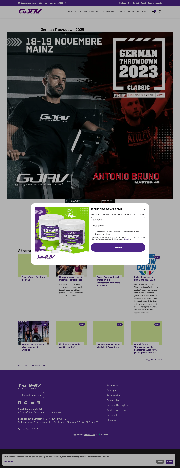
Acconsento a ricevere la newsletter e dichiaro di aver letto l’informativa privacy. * (117, 232)
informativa (126, 239)
